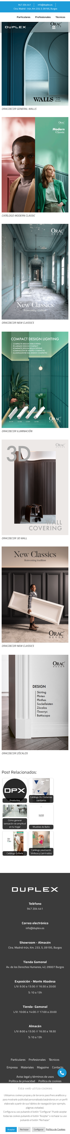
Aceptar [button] (11, 1129)
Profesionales (43, 17)
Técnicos (60, 17)
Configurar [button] (38, 1129)
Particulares (23, 17)
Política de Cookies (55, 1129)
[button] (53, 27)
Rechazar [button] (24, 1129)
